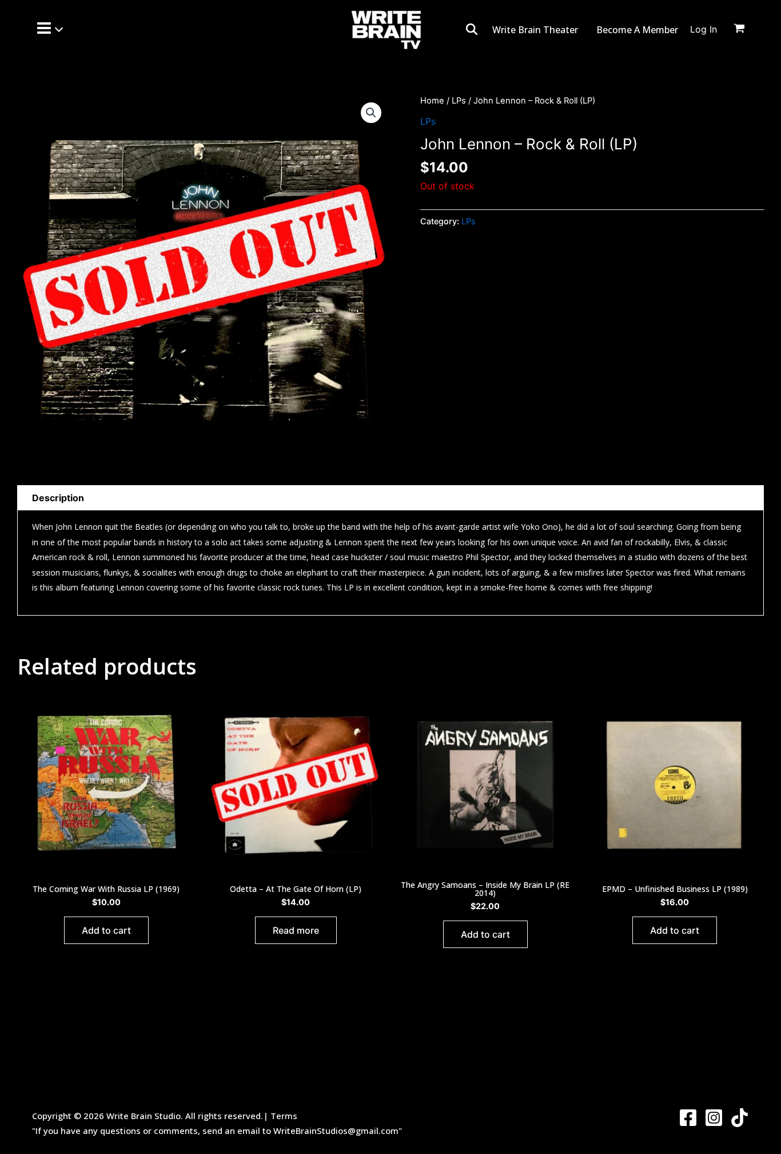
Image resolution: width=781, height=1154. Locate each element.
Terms (283, 1115)
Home (432, 101)
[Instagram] (713, 1117)
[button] (371, 112)
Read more (296, 930)
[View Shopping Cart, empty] (746, 29)
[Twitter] (739, 1117)
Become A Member (637, 29)
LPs (459, 101)
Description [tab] (58, 497)
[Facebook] (688, 1117)
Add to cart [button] (106, 930)
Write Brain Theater (535, 29)
